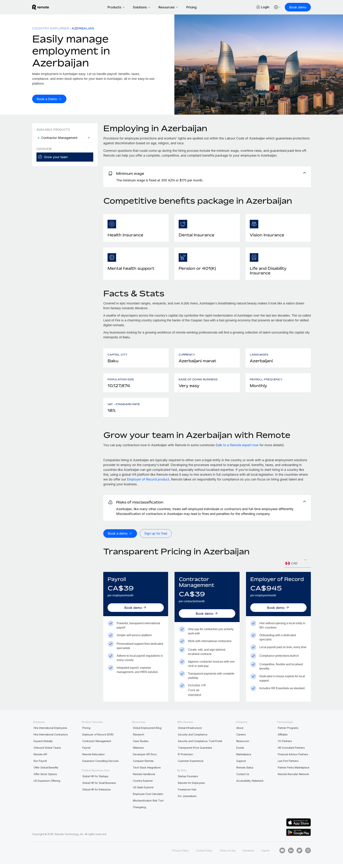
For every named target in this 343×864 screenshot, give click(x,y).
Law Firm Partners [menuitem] (288, 760)
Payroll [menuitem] (86, 747)
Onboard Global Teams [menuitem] (47, 747)
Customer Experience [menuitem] (190, 760)
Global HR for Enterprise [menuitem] (96, 789)
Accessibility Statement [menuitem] (249, 780)
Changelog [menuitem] (139, 807)
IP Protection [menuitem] (185, 754)
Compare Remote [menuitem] (143, 760)
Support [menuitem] (241, 760)
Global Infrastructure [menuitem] (190, 727)
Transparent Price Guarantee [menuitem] (195, 747)
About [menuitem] (239, 727)
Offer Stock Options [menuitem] (45, 774)
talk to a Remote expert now (238, 445)
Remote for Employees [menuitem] (191, 782)
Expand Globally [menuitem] (43, 741)
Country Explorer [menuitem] (50, 28)
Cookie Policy (204, 850)
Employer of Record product (148, 479)
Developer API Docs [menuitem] (145, 754)
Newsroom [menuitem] (242, 741)
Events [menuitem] (240, 747)
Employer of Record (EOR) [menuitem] (98, 734)
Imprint (265, 850)
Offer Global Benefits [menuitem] (46, 767)
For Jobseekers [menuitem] (187, 796)
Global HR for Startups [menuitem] (95, 776)
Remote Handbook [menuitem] (144, 774)
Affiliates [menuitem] (283, 734)
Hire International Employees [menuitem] (50, 727)
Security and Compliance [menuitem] (192, 734)
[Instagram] (308, 850)
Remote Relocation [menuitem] (93, 754)
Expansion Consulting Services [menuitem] (100, 760)
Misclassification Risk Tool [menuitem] (148, 800)
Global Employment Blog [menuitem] (147, 727)
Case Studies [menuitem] (140, 741)
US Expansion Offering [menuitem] (47, 780)
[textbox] (297, 563)
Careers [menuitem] (241, 734)
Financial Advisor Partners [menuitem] (293, 754)
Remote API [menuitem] (40, 754)
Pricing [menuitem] (86, 727)
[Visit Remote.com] (40, 9)
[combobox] (297, 563)
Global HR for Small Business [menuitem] (99, 782)
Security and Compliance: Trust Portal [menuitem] (200, 741)
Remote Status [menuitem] (244, 767)
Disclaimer (249, 850)
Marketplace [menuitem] (243, 754)
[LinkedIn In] (291, 850)
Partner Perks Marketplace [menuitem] (293, 767)
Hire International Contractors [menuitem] (51, 734)
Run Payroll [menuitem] (40, 760)
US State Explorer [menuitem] (143, 787)
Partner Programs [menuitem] (288, 727)
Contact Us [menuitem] (242, 774)
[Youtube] (282, 850)
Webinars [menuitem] (138, 747)
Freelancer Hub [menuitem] (187, 789)
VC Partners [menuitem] (285, 741)
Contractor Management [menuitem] (96, 741)
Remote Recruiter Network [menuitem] (293, 774)
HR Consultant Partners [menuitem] (291, 747)
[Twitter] (299, 850)
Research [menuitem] (138, 734)
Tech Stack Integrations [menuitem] (147, 767)
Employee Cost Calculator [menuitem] (148, 793)
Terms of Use (227, 850)
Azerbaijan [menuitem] (83, 28)
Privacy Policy (180, 850)
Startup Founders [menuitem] (188, 776)
